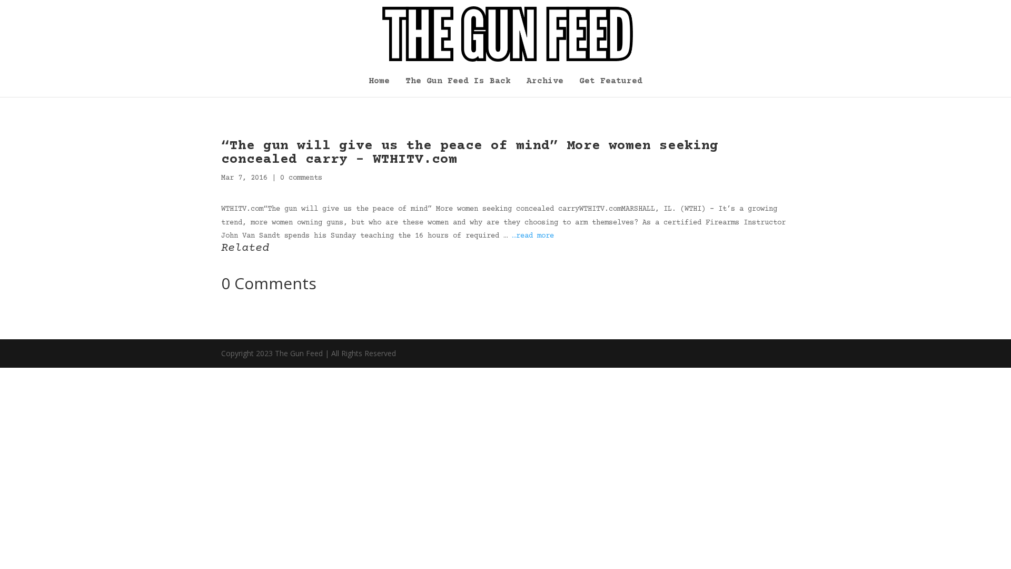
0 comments (301, 178)
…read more (533, 236)
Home (379, 81)
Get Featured (610, 81)
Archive (545, 81)
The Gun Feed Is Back (458, 81)
